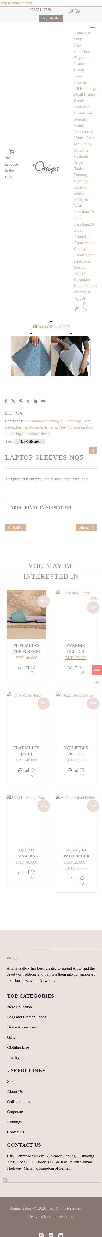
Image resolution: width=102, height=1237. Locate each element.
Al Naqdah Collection (41, 421)
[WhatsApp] (78, 11)
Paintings (81, 175)
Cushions (81, 156)
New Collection (71, 427)
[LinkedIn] (36, 401)
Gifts (53, 427)
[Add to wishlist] (33, 671)
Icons (78, 76)
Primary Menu (92, 26)
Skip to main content (16, 3)
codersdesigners (61, 1216)
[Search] (85, 304)
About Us (81, 236)
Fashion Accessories (32, 427)
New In (80, 82)
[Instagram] (70, 11)
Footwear (81, 107)
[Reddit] (43, 401)
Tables (79, 169)
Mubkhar (81, 150)
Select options (20, 671)
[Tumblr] (28, 401)
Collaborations (85, 286)
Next (84, 527)
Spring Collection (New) (29, 433)
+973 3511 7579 (39, 10)
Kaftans (80, 187)
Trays (78, 162)
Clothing (81, 181)
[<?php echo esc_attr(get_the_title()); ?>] (27, 671)
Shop (78, 39)
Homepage (82, 33)
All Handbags (85, 88)
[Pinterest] (21, 401)
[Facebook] (6, 401)
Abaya (79, 193)
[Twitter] (13, 401)
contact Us (82, 292)
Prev (18, 527)
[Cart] (12, 152)
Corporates (82, 280)
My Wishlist (51, 18)
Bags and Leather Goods (81, 64)
